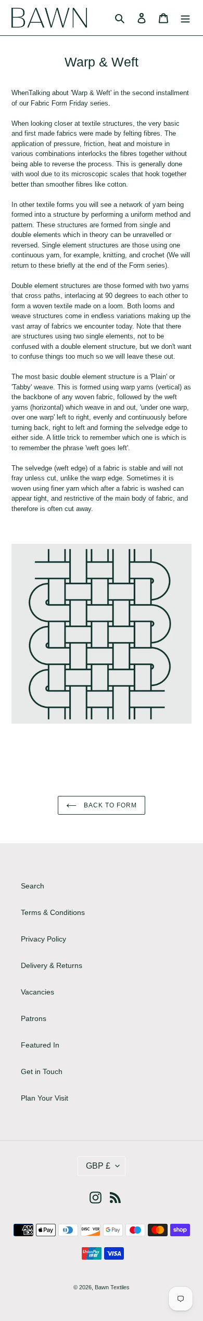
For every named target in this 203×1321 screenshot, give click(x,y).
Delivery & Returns (51, 965)
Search (32, 886)
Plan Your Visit (44, 1098)
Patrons (33, 1018)
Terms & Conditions (53, 912)
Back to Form (109, 805)
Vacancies (37, 992)
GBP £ (98, 1165)
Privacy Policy (43, 939)
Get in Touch (41, 1071)
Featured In (40, 1045)
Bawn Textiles (112, 1287)
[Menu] (185, 17)
